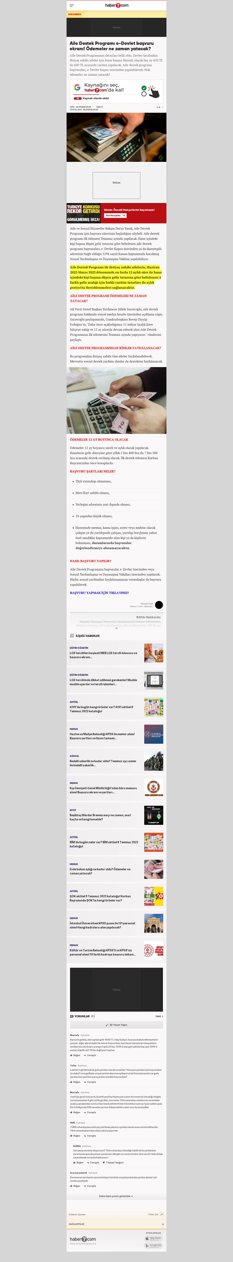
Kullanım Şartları (77, 1215)
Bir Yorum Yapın (118, 1025)
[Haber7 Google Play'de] (153, 1245)
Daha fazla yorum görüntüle (115, 1196)
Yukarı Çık (153, 1214)
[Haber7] (116, 5)
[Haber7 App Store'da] (153, 1238)
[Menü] (72, 5)
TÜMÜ (158, 1017)
